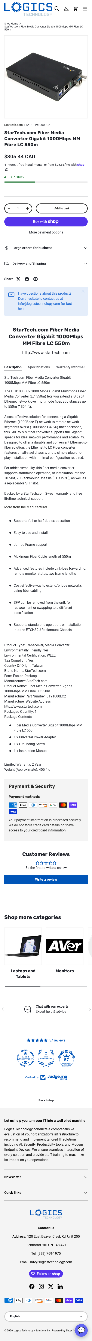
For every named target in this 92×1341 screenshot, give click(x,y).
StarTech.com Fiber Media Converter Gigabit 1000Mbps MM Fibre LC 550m (43, 28)
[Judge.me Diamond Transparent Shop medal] (25, 1058)
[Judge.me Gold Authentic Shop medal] (46, 1058)
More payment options (46, 232)
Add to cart (61, 208)
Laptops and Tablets (23, 973)
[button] (75, 8)
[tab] (13, 367)
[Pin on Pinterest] (35, 279)
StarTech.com (13, 125)
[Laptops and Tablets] (23, 946)
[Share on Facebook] (27, 279)
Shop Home (11, 23)
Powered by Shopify (63, 1330)
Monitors (65, 970)
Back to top (46, 1100)
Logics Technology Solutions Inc (31, 1330)
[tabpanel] (46, 573)
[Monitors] (64, 946)
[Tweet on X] (18, 279)
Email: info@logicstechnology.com (46, 1262)
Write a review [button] (46, 879)
